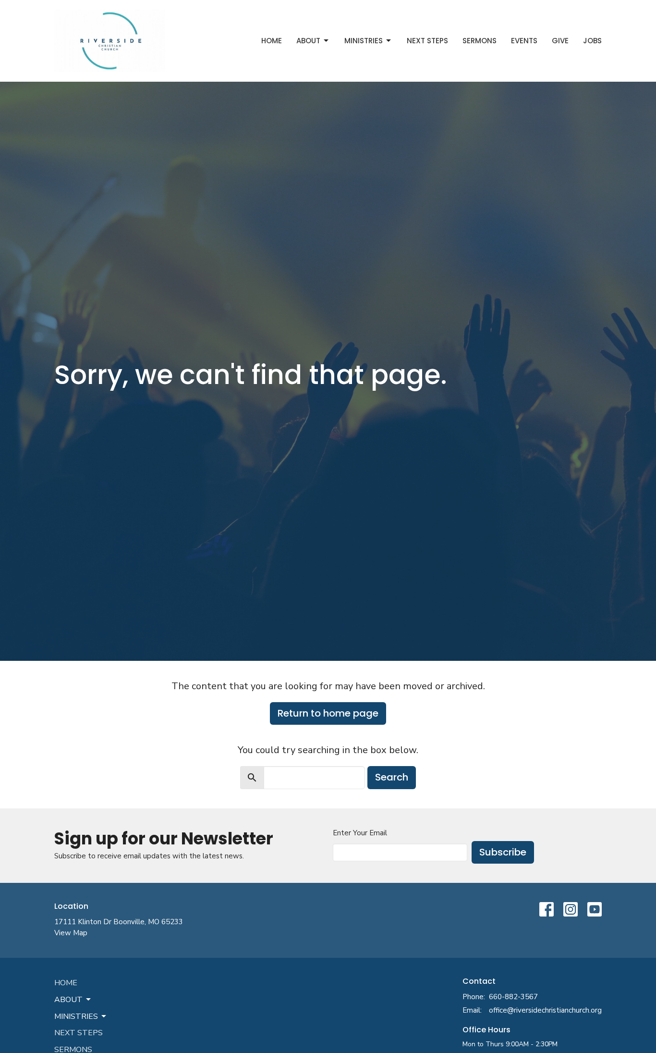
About (308, 41)
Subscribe (502, 852)
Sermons (479, 41)
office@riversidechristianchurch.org (545, 1010)
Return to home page (328, 713)
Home (271, 41)
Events (524, 41)
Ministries (363, 41)
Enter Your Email (360, 833)
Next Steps (427, 41)
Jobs (592, 41)
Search (391, 777)
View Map (70, 933)
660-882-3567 (513, 997)
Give (560, 41)
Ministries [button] (76, 1016)
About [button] (68, 999)
